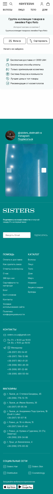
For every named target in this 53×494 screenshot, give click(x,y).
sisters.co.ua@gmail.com (18, 334)
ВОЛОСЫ (7, 9)
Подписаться (25, 139)
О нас (6, 273)
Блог (5, 290)
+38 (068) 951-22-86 (17, 369)
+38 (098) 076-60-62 (17, 446)
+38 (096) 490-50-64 (17, 373)
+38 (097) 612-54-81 (17, 352)
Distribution (12, 473)
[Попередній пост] (9, 170)
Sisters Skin (37, 466)
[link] (48, 4)
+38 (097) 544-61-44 (17, 426)
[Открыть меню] (5, 4)
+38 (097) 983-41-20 (17, 360)
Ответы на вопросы (13, 269)
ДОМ (44, 9)
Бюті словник (9, 295)
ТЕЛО (33, 9)
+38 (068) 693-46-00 (17, 365)
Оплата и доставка (12, 259)
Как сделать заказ (12, 264)
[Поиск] (11, 4)
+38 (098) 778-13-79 (17, 398)
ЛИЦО (21, 9)
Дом (30, 273)
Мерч (30, 278)
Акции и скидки (35, 287)
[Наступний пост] (44, 170)
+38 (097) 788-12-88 (17, 356)
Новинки (32, 282)
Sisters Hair (12, 466)
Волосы (32, 259)
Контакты (8, 299)
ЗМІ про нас (9, 278)
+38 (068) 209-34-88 (17, 437)
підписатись (41, 235)
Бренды (32, 292)
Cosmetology (38, 473)
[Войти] (42, 4)
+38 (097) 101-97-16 (16, 417)
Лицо (30, 264)
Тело (30, 269)
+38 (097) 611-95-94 (17, 406)
